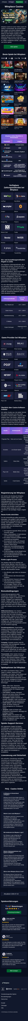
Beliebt (3, 58)
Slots (22, 58)
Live (10, 58)
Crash (16, 58)
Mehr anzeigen (14, 970)
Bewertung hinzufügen (14, 912)
